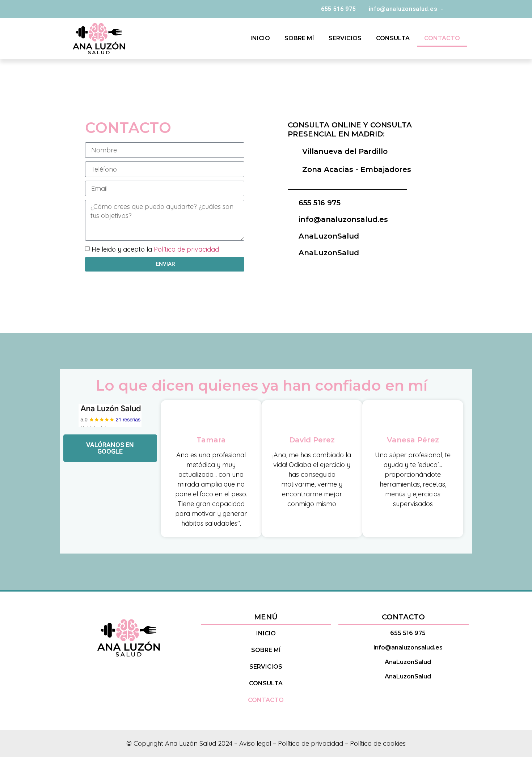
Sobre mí (299, 38)
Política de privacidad (186, 249)
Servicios (345, 38)
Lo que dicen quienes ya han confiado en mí (261, 385)
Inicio (260, 38)
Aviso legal (255, 743)
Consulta (393, 38)
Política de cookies (378, 743)
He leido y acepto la (155, 249)
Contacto (442, 38)
